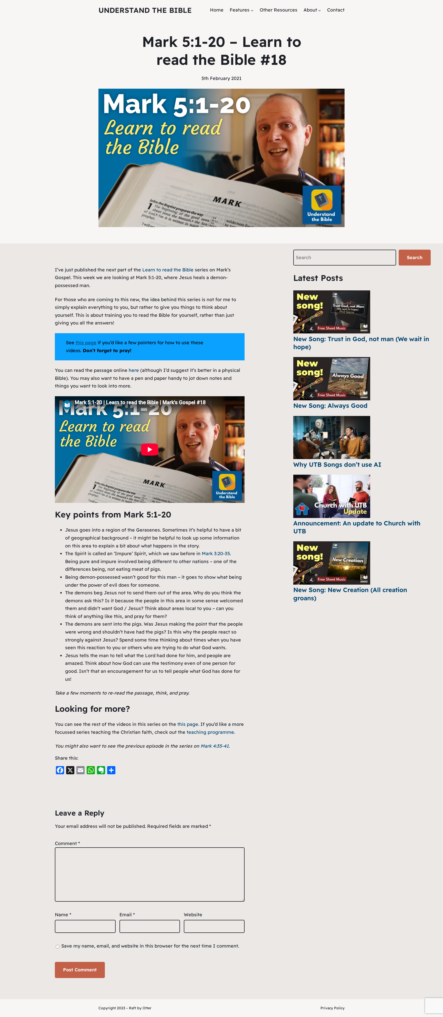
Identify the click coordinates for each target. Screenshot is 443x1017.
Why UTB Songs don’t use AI (337, 464)
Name (63, 915)
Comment (67, 843)
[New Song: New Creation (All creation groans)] (331, 563)
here (134, 370)
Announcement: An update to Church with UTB (356, 527)
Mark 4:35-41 (214, 746)
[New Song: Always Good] (331, 378)
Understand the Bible (145, 10)
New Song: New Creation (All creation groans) (350, 594)
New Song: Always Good (330, 405)
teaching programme (210, 732)
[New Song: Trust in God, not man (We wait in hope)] (331, 312)
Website (193, 915)
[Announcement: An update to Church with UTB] (331, 496)
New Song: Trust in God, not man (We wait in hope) (361, 343)
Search (414, 257)
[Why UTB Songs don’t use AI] (331, 437)
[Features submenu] (252, 10)
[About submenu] (319, 10)
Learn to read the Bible (168, 270)
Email (127, 915)
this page (187, 724)
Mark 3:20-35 (216, 553)
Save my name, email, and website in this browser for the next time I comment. (150, 946)
